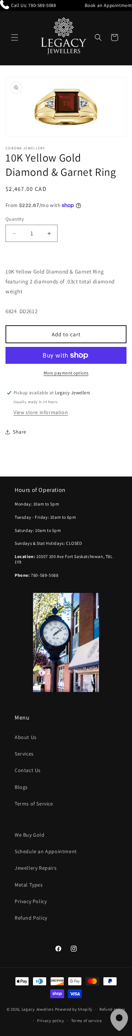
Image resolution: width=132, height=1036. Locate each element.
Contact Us (28, 770)
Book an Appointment (108, 5)
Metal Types (29, 884)
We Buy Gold (30, 835)
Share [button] (19, 431)
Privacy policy (50, 1020)
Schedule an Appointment (46, 851)
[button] (15, 37)
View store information (41, 412)
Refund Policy (31, 917)
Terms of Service (34, 803)
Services (24, 753)
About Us (26, 737)
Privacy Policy (31, 901)
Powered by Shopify (74, 1009)
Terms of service (86, 1020)
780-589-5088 (42, 5)
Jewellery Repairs (35, 868)
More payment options (66, 373)
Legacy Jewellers (38, 1009)
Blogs (21, 787)
